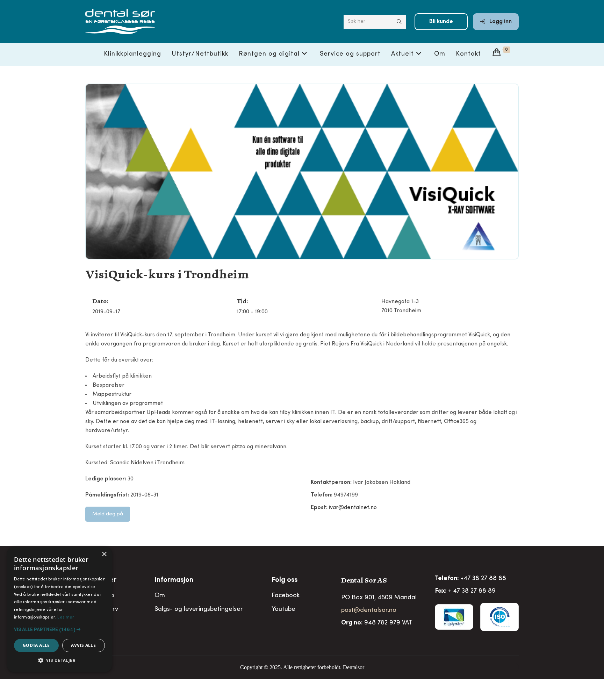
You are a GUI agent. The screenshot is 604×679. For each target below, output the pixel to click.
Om (159, 596)
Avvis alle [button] (83, 645)
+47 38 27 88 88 (483, 579)
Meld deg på (107, 514)
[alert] (59, 609)
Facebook (286, 596)
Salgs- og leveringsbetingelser (198, 609)
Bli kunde (441, 21)
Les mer (65, 617)
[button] (59, 630)
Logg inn (500, 21)
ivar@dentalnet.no (353, 507)
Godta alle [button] (36, 645)
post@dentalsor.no (368, 610)
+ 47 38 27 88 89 (472, 591)
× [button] (104, 554)
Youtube (283, 609)
